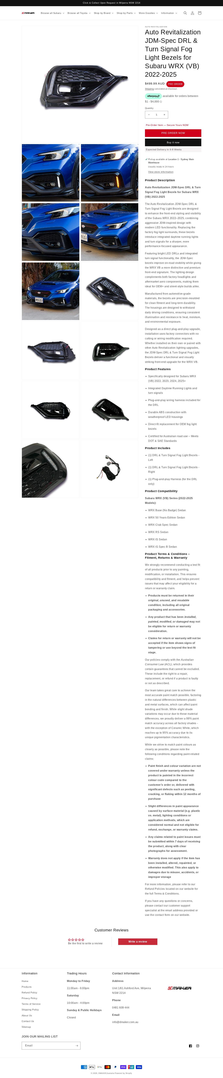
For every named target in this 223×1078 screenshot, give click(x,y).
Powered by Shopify (123, 1073)
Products (27, 987)
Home (25, 981)
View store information (160, 171)
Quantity (149, 108)
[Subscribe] (76, 1046)
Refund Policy (29, 992)
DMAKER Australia (106, 1073)
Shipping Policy (30, 1009)
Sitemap (26, 1027)
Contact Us (28, 1021)
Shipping (149, 89)
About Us (27, 1015)
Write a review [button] (137, 941)
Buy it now (173, 142)
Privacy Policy (29, 998)
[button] (52, 13)
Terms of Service (31, 1004)
